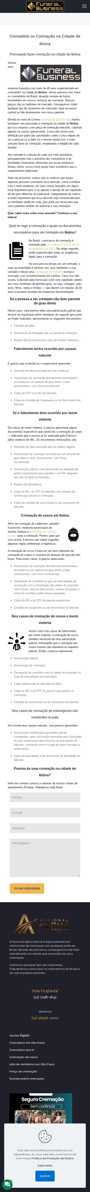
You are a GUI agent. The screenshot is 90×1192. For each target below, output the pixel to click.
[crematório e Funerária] (45, 6)
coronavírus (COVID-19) (55, 119)
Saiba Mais (45, 1166)
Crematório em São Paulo (27, 1043)
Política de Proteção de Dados (53, 1158)
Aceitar (45, 1176)
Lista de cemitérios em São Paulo (32, 1064)
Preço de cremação (23, 1071)
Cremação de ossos (23, 1057)
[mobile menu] (84, 6)
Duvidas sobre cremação (26, 1079)
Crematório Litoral (21, 1050)
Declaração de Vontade (49, 271)
